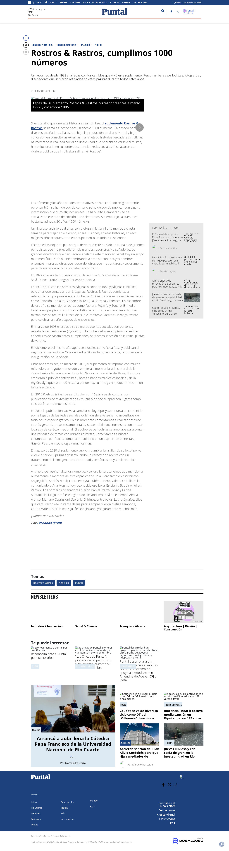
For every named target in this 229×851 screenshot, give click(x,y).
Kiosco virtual (122, 3)
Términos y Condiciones (40, 836)
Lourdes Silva (170, 248)
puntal (35, 666)
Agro (92, 806)
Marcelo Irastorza (75, 763)
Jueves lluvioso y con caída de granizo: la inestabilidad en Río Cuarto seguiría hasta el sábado (167, 298)
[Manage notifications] (221, 844)
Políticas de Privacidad (61, 836)
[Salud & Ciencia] (95, 612)
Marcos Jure (169, 271)
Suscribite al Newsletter (167, 804)
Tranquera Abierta (133, 626)
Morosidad (125, 743)
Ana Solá (64, 583)
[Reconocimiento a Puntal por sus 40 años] (51, 650)
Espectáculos (103, 3)
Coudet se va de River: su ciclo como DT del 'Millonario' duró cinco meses (166, 312)
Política (34, 824)
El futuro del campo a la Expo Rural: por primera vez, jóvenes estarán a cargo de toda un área (168, 239)
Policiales (88, 3)
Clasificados (140, 3)
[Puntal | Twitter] (178, 12)
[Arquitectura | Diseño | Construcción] (183, 612)
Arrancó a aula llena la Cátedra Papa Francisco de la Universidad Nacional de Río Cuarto (73, 744)
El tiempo (169, 743)
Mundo (94, 800)
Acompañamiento (127, 666)
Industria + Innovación (47, 626)
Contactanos (166, 810)
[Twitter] (26, 45)
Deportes (75, 3)
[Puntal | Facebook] (171, 12)
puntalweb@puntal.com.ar (121, 842)
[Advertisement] (119, 175)
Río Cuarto (51, 3)
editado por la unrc (85, 666)
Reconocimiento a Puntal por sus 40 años (49, 656)
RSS (172, 823)
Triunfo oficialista (173, 705)
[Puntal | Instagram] (176, 785)
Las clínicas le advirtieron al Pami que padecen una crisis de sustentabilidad (167, 260)
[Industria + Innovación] (51, 612)
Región (63, 3)
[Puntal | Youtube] (192, 13)
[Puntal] (40, 779)
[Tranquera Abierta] (139, 612)
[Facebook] (26, 38)
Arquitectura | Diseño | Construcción (180, 627)
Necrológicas (67, 819)
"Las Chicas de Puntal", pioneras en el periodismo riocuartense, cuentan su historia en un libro (93, 662)
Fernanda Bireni (49, 523)
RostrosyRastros (43, 583)
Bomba (123, 705)
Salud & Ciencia (86, 626)
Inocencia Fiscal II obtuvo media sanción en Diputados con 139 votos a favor (183, 716)
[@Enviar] (26, 52)
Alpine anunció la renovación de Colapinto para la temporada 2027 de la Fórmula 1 (167, 285)
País (63, 813)
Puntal (79, 583)
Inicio (39, 3)
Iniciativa (36, 730)
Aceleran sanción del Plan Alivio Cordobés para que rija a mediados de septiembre (139, 754)
